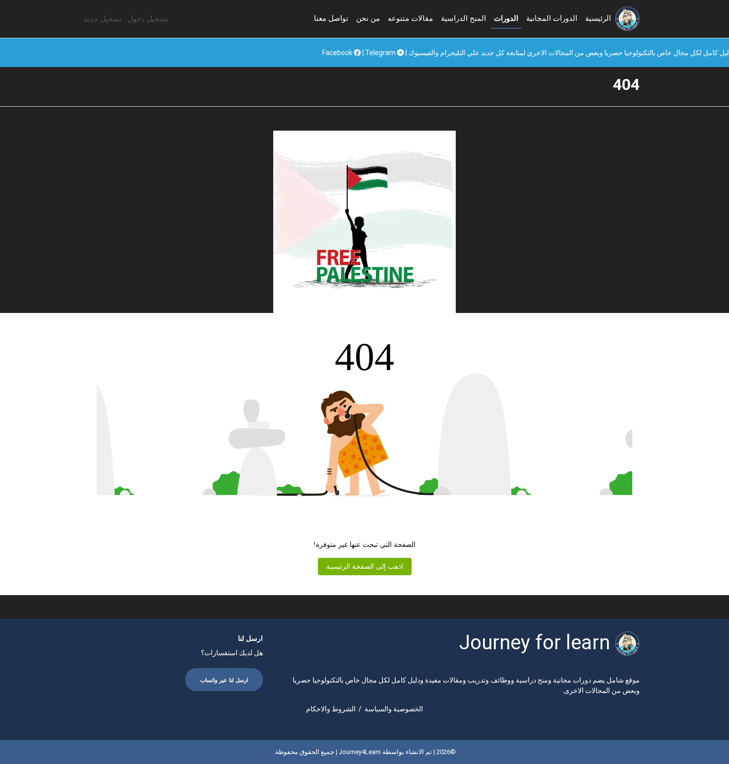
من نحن (368, 18)
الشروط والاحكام (331, 709)
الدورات (506, 18)
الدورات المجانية (551, 18)
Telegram (422, 53)
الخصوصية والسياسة (393, 709)
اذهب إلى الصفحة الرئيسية (364, 566)
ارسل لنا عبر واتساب (224, 680)
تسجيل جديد (103, 18)
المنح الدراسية (463, 18)
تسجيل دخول (147, 18)
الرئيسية (598, 18)
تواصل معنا (331, 18)
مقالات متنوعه (410, 18)
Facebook (379, 53)
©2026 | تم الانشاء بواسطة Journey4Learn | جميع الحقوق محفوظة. (365, 752)
